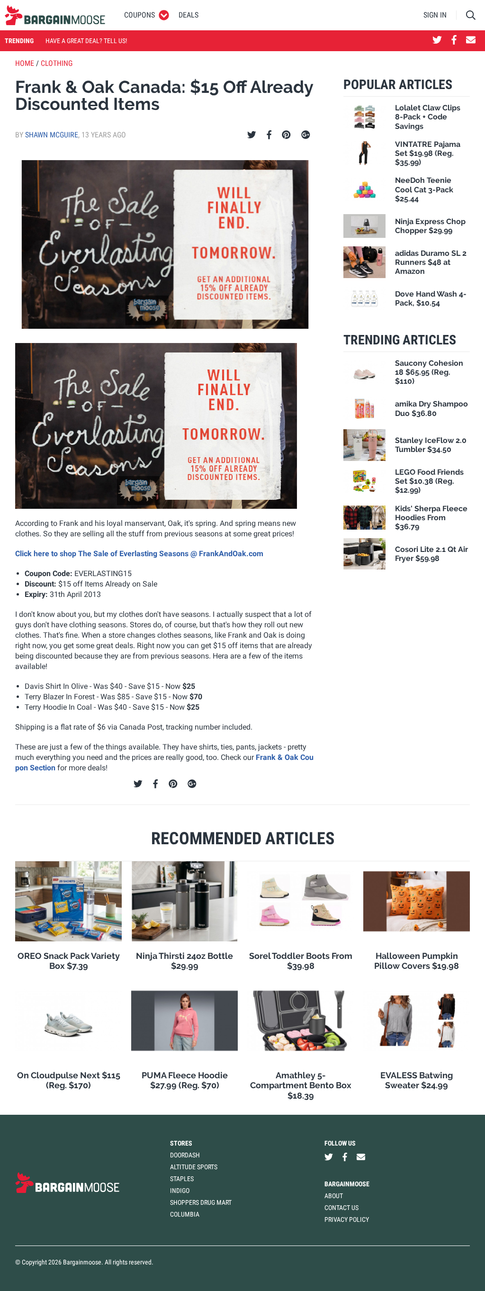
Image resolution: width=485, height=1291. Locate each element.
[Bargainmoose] (55, 15)
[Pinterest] (286, 135)
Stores (181, 1143)
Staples (182, 1179)
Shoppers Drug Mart (201, 1202)
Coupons (139, 14)
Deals (188, 14)
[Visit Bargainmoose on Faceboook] (454, 40)
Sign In (435, 14)
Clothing (56, 63)
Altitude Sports (193, 1167)
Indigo (179, 1190)
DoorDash (185, 1155)
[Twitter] (251, 135)
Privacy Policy (346, 1219)
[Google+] (305, 135)
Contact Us (341, 1207)
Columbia (184, 1214)
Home (24, 63)
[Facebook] (269, 135)
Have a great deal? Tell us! (86, 41)
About (333, 1196)
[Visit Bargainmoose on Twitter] (437, 40)
